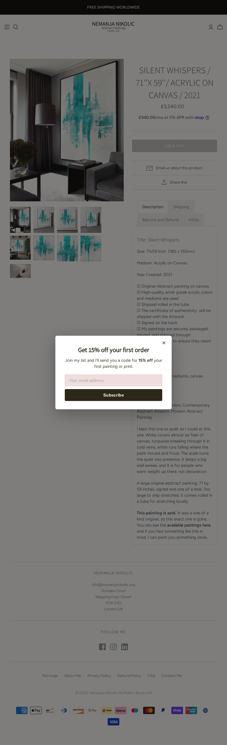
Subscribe (113, 395)
